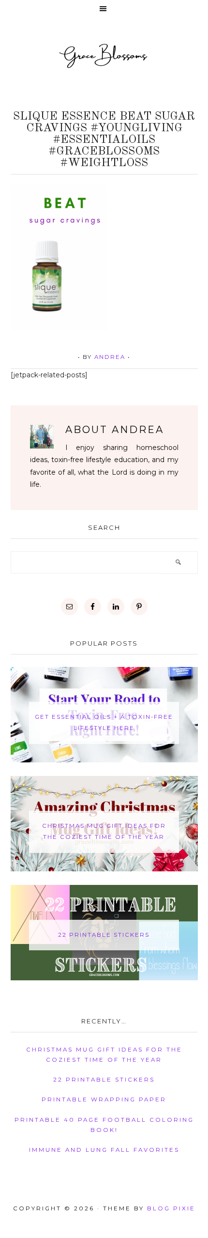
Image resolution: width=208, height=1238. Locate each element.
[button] (104, 9)
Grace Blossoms (104, 55)
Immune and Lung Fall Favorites (104, 1149)
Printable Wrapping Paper (104, 1099)
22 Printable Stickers (103, 934)
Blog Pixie (171, 1208)
